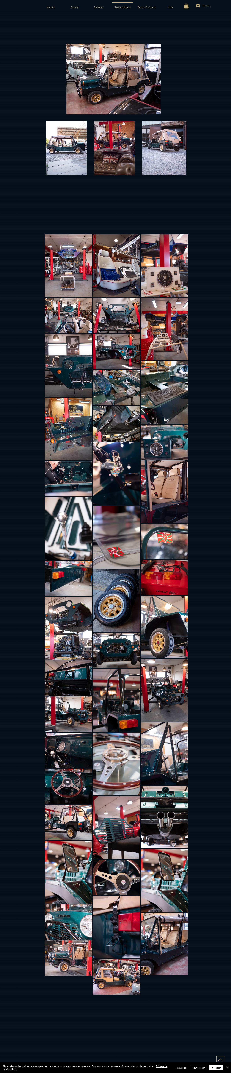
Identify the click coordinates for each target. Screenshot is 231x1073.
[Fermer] (227, 1067)
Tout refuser (199, 1067)
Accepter (216, 1067)
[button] (186, 5)
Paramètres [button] (181, 1067)
